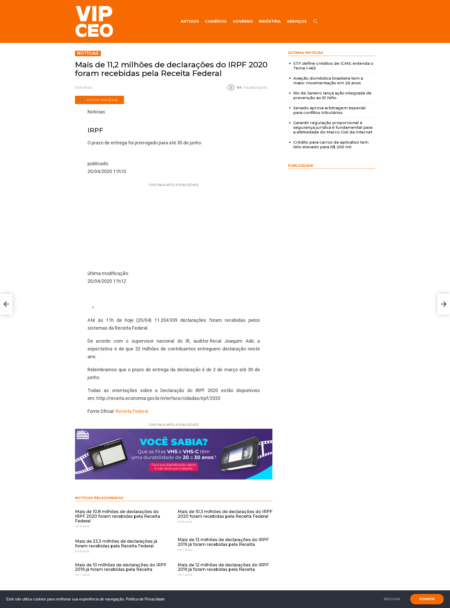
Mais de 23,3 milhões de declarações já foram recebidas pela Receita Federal (116, 543)
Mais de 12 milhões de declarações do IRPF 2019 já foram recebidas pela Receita (223, 567)
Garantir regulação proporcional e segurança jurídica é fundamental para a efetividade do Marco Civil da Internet (332, 127)
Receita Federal (132, 411)
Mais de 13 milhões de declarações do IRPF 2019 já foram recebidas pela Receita (223, 542)
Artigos (190, 21)
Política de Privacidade (145, 599)
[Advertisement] (174, 221)
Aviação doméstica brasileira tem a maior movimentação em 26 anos (328, 80)
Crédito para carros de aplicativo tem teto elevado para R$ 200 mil (330, 144)
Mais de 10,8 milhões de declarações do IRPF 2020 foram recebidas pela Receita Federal (117, 516)
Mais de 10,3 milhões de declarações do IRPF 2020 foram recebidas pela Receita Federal (225, 514)
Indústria (270, 21)
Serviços (297, 21)
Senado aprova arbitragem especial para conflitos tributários (329, 110)
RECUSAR (392, 599)
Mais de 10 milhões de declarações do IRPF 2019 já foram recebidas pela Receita (120, 567)
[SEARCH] (315, 21)
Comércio (216, 21)
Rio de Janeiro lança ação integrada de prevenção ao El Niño (332, 95)
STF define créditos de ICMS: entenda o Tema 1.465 (333, 66)
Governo (243, 21)
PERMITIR (426, 599)
